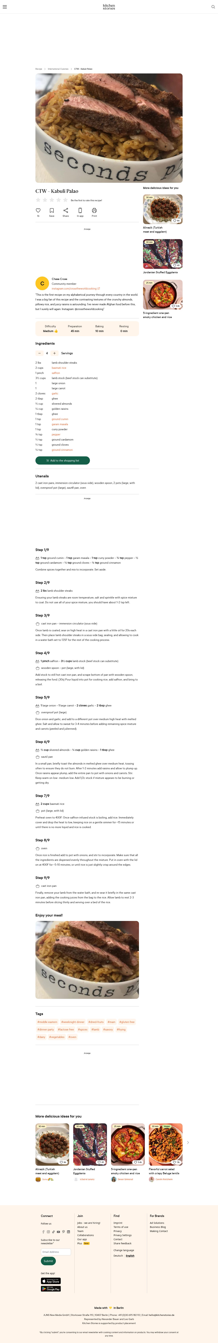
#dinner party (45, 1029)
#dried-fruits (96, 1022)
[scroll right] (188, 1142)
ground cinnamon (62, 450)
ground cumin (60, 419)
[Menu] (5, 7)
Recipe (38, 68)
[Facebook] (43, 1231)
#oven (72, 1037)
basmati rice (59, 368)
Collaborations (85, 1235)
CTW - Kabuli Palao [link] (83, 68)
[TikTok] (53, 1231)
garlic (55, 393)
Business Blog (158, 1227)
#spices (82, 1029)
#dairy (41, 1037)
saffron (56, 373)
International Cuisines (58, 68)
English (130, 1255)
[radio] (38, 200)
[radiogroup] (52, 200)
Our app (82, 1239)
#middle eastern (47, 1022)
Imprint (118, 1222)
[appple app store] (56, 1282)
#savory (108, 1029)
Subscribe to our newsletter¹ (50, 1241)
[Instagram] (48, 1231)
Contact (118, 1239)
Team (80, 1231)
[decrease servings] (39, 353)
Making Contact (159, 1231)
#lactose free (66, 1029)
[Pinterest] (63, 1231)
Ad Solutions (157, 1222)
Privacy (118, 1231)
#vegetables (56, 1037)
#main (111, 1022)
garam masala (60, 424)
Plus (82, 1243)
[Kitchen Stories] (109, 7)
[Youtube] (58, 1231)
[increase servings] (54, 353)
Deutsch (118, 1255)
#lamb (95, 1029)
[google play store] (56, 1289)
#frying (121, 1029)
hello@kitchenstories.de (161, 1315)
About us (82, 1227)
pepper (56, 434)
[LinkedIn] (68, 1231)
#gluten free (127, 1022)
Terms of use (121, 1227)
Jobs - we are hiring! (88, 1222)
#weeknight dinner (72, 1022)
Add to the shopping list (64, 460)
